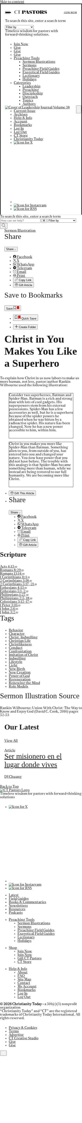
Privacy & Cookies (23, 1027)
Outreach (30, 97)
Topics (28, 100)
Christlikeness (20, 644)
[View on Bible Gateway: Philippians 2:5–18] (31, 598)
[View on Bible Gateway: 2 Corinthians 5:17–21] (36, 584)
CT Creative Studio (23, 1038)
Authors (29, 104)
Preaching (31, 90)
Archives (21, 114)
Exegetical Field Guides (41, 72)
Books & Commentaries (27, 902)
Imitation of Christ (23, 655)
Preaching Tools (27, 58)
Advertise (16, 1034)
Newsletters (18, 905)
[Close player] (3, 1053)
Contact (23, 983)
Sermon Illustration (20, 230)
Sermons (30, 65)
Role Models (18, 686)
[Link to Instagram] (30, 205)
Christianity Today (28, 139)
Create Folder (27, 327)
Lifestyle (15, 662)
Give (17, 47)
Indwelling (17, 658)
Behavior (16, 630)
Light (13, 665)
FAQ (21, 976)
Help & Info (23, 118)
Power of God (19, 676)
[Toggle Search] (78, 109)
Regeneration (20, 679)
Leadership (31, 86)
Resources (17, 909)
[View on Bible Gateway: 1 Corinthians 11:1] (29, 577)
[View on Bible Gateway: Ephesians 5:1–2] (27, 591)
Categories (22, 83)
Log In (19, 128)
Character (17, 634)
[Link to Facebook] (43, 202)
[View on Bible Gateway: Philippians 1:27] (27, 594)
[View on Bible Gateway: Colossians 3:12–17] (31, 601)
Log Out (20, 132)
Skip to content (12, 2)
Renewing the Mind (24, 683)
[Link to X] (23, 142)
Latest (14, 895)
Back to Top (9, 786)
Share (10, 249)
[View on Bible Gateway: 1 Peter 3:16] (19, 605)
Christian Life (20, 641)
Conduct (16, 648)
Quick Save (28, 318)
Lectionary (31, 76)
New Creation (20, 672)
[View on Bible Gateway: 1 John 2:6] (17, 608)
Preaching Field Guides (41, 68)
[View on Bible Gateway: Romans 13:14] (23, 573)
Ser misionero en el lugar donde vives (33, 760)
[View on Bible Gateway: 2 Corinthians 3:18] (31, 580)
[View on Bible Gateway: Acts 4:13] (16, 566)
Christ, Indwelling (23, 637)
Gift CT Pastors (29, 958)
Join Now (70, 12)
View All (11, 740)
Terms (14, 1031)
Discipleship (33, 93)
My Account (27, 986)
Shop (13, 948)
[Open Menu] (7, 12)
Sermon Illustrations (39, 61)
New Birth (17, 669)
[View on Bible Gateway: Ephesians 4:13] (25, 587)
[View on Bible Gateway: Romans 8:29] (22, 570)
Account (20, 121)
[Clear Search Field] (44, 220)
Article (9, 750)
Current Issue (24, 111)
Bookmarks (23, 125)
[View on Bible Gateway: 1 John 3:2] (17, 612)
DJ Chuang (13, 776)
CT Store (21, 135)
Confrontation (20, 651)
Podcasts (16, 912)
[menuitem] (45, 257)
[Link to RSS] (25, 209)
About (22, 972)
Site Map (24, 979)
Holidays (30, 79)
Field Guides (19, 898)
